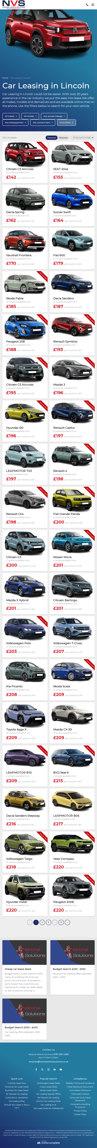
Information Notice (80, 1094)
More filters (66, 122)
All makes (9, 116)
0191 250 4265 (61, 1054)
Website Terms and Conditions (80, 1083)
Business (63, 138)
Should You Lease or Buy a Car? (16, 1106)
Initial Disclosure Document (80, 1087)
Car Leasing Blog (17, 1101)
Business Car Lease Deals (16, 1090)
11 (61, 922)
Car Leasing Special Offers (48, 1094)
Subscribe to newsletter (16, 1098)
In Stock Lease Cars (17, 1083)
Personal (51, 138)
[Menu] (92, 4)
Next (67, 922)
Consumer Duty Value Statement (80, 1099)
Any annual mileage (53, 116)
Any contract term (41, 122)
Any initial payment (14, 122)
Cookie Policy (80, 1114)
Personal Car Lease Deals (17, 1087)
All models (29, 116)
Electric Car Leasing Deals (48, 1101)
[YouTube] (61, 1070)
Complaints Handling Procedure (80, 1105)
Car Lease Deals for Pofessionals (48, 1108)
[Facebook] (36, 1070)
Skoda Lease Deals (48, 1090)
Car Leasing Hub (48, 1105)
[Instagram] (48, 1070)
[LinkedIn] (55, 1070)
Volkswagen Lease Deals (48, 1083)
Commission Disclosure (80, 1090)
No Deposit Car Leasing (17, 1094)
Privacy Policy (80, 1111)
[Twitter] (42, 1070)
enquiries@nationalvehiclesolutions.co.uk (48, 1062)
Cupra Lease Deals (48, 1087)
